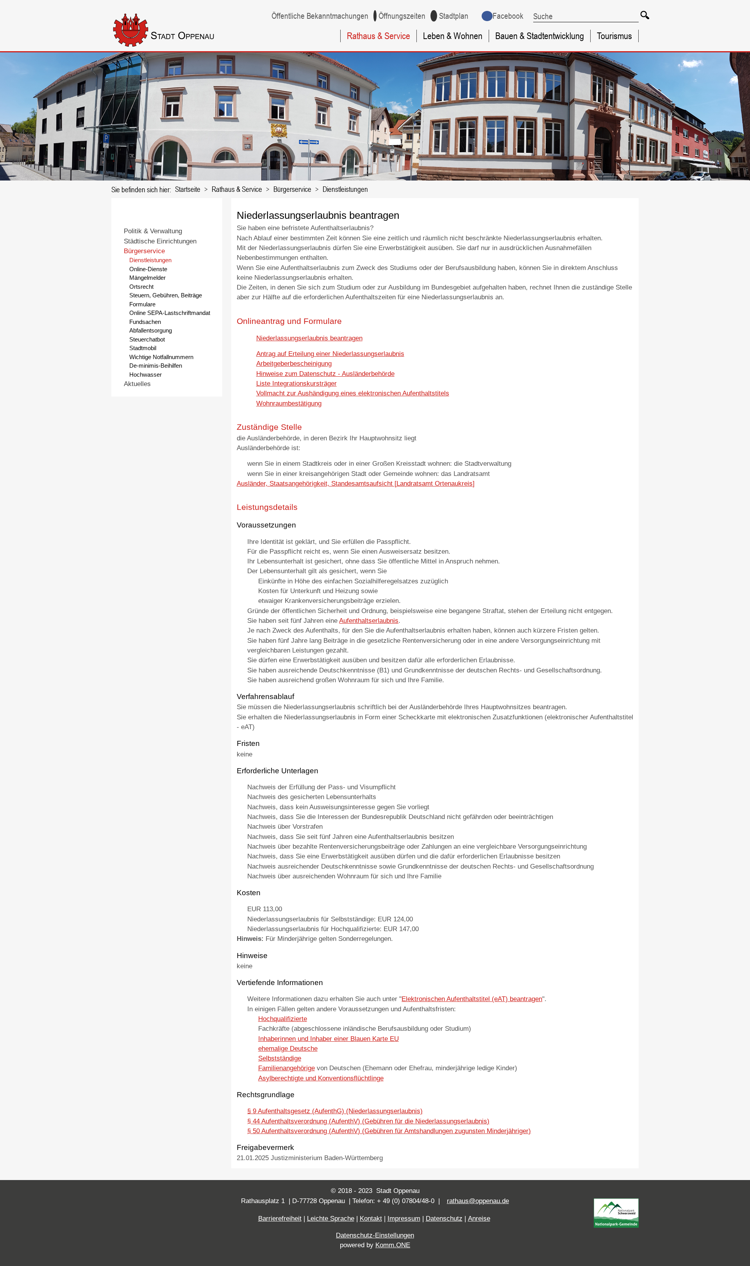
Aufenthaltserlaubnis (368, 620)
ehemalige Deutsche (288, 1048)
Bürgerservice (292, 188)
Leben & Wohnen (452, 35)
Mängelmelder (147, 277)
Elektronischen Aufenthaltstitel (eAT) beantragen (472, 999)
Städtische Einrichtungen (160, 241)
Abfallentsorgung (150, 330)
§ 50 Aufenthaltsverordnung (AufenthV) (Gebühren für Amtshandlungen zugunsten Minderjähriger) (389, 1131)
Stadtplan (453, 16)
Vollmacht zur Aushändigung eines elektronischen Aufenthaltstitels (352, 393)
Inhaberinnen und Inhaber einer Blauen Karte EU (328, 1038)
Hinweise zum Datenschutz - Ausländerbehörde (325, 373)
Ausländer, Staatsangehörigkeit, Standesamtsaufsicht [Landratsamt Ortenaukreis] (356, 483)
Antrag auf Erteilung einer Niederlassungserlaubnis (330, 354)
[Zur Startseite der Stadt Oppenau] (178, 48)
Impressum (404, 1218)
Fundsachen (145, 321)
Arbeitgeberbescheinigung (294, 363)
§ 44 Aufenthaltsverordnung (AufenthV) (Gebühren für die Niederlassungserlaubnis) (368, 1121)
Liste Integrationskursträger (296, 383)
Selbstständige (279, 1058)
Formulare (142, 304)
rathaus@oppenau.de (478, 1201)
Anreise (479, 1218)
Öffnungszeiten (402, 16)
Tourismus (614, 35)
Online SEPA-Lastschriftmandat (169, 312)
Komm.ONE (392, 1245)
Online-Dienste (148, 269)
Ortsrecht (141, 286)
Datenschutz (444, 1218)
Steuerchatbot (147, 339)
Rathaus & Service (378, 35)
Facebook (508, 16)
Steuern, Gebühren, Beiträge (165, 295)
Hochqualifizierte (282, 1019)
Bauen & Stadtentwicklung (539, 35)
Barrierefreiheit (280, 1218)
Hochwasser (145, 374)
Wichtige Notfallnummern (161, 357)
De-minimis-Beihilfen (155, 365)
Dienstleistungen (345, 188)
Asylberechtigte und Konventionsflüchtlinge (321, 1078)
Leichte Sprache (330, 1218)
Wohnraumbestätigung (288, 403)
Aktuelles (137, 384)
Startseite (187, 188)
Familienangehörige (286, 1068)
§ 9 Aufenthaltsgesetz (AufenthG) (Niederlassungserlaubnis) (335, 1111)
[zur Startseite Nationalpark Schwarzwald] (616, 1225)
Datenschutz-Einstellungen (375, 1235)
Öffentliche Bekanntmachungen (319, 16)
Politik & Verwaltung (153, 231)
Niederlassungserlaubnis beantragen (309, 338)
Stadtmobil (142, 348)
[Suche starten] (644, 15)
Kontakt (371, 1218)
